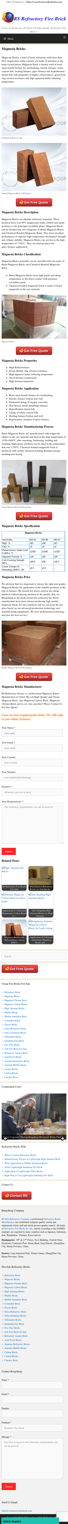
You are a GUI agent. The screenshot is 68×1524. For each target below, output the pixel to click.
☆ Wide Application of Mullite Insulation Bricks (25, 1163)
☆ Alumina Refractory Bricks (16, 1061)
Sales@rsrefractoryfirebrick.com (44, 2)
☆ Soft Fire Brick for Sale (14, 1048)
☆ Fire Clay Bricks (11, 1044)
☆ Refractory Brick (11, 992)
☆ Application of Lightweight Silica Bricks (22, 1171)
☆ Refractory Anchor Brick (15, 1052)
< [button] (5, 1138)
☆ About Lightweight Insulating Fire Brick (22, 1167)
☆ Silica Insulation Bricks (14, 1032)
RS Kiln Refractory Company (15, 1218)
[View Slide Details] (34, 1117)
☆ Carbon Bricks (10, 1069)
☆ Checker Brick (10, 1077)
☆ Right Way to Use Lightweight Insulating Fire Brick (27, 1175)
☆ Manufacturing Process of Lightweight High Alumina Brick (31, 1159)
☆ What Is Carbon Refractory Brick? (19, 1155)
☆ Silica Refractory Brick (14, 1028)
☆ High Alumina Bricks (13, 1008)
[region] (34, 1117)
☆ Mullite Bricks (10, 1012)
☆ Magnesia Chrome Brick (14, 1000)
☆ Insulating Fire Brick (13, 1040)
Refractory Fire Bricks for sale (18, 1228)
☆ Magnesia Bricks (11, 996)
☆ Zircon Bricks (9, 1024)
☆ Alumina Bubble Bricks (14, 1065)
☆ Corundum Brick (11, 1020)
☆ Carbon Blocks (10, 1073)
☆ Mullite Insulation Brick (14, 1016)
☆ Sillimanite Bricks (11, 1036)
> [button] (62, 1138)
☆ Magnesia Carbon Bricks (14, 1004)
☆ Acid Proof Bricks (11, 1056)
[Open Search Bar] (64, 37)
